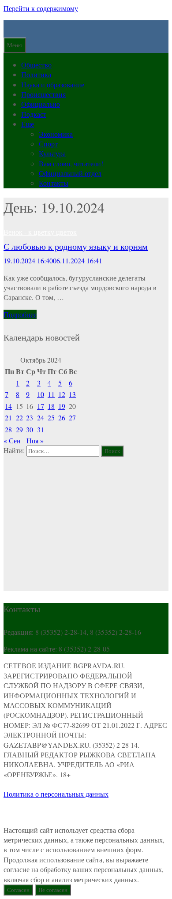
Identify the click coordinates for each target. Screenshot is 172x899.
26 (61, 417)
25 (51, 417)
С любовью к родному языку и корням (76, 246)
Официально (40, 104)
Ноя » (35, 440)
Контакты (53, 182)
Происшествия (43, 94)
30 (29, 429)
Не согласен (52, 890)
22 (19, 417)
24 (40, 417)
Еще (27, 123)
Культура (52, 153)
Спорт (48, 143)
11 (51, 394)
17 (40, 406)
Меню (14, 45)
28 (8, 429)
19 (61, 406)
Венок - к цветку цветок (40, 231)
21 (8, 417)
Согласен (18, 890)
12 (61, 394)
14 (8, 406)
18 (51, 406)
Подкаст (33, 114)
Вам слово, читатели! (71, 163)
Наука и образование (52, 84)
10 (40, 394)
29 (19, 429)
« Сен (12, 440)
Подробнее (20, 314)
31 (40, 429)
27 (72, 417)
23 (29, 417)
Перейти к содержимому (41, 8)
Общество (36, 64)
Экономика (56, 134)
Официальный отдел (70, 173)
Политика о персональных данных (56, 793)
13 (72, 394)
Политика (36, 74)
